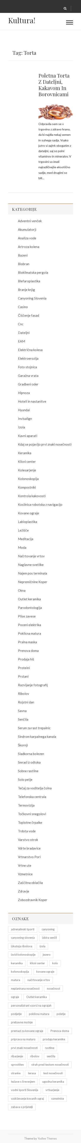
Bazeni (23, 255)
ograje (15, 997)
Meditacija (25, 539)
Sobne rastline (28, 771)
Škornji (23, 745)
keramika (17, 963)
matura (15, 980)
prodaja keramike (54, 1039)
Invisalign (25, 418)
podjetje (16, 1014)
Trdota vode (27, 831)
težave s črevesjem (23, 1081)
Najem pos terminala (32, 573)
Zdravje (23, 891)
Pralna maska (27, 642)
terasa (32, 1073)
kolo (55, 963)
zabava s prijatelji (22, 1107)
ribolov (34, 1056)
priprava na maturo (23, 1039)
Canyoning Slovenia (32, 298)
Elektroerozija (28, 358)
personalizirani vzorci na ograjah (31, 1005)
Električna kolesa (30, 350)
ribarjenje (17, 1056)
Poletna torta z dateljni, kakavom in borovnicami (54, 84)
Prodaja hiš (26, 659)
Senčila (23, 719)
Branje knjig (26, 290)
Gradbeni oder (28, 384)
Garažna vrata (28, 375)
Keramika (24, 453)
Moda (22, 547)
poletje (61, 1014)
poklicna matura (39, 1014)
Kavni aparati (27, 436)
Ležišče (23, 530)
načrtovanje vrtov (38, 980)
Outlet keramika (29, 599)
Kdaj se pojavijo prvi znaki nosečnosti (44, 444)
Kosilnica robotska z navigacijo (40, 504)
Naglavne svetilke (31, 565)
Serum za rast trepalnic (34, 728)
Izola (21, 427)
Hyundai (24, 410)
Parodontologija (30, 608)
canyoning (48, 929)
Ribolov (23, 693)
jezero (47, 954)
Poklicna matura (29, 633)
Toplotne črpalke (30, 822)
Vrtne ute (24, 865)
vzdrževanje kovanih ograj (27, 1098)
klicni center (37, 963)
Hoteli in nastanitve (32, 401)
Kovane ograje (28, 513)
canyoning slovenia (23, 937)
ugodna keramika (53, 1081)
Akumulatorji (27, 229)
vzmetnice (57, 1098)
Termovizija (26, 805)
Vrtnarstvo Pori (29, 857)
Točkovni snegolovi (32, 814)
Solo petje (25, 779)
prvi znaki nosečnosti (24, 1048)
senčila (51, 1056)
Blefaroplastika (29, 281)
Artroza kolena (28, 247)
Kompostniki (27, 487)
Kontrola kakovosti (32, 496)
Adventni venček (30, 221)
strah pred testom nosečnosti (50, 1064)
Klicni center (27, 461)
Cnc (20, 324)
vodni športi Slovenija (24, 1090)
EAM (21, 341)
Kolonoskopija (28, 479)
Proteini (24, 668)
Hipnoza (24, 393)
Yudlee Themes (47, 1138)
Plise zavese (27, 616)
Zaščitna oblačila (30, 883)
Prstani (23, 676)
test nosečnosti (53, 1073)
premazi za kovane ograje (27, 1031)
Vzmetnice (25, 874)
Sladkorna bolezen (31, 754)
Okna (21, 590)
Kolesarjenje (27, 470)
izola (42, 946)
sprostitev (17, 1064)
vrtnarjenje (52, 1090)
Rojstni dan (26, 702)
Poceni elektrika (29, 625)
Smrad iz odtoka (29, 762)
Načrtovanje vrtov (31, 556)
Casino (23, 307)
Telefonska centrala (32, 797)
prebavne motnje (22, 1022)
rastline (49, 1048)
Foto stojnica (27, 367)
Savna (22, 711)
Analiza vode (27, 238)
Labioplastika (27, 522)
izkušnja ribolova (21, 946)
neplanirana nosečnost (25, 988)
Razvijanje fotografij (33, 685)
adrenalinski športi (22, 929)
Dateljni (24, 333)
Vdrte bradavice (29, 848)
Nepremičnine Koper (32, 582)
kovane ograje (45, 971)
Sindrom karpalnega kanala (37, 736)
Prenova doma (28, 650)
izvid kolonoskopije (23, 954)
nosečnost (53, 988)
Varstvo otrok (28, 840)
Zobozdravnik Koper (32, 900)
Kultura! (21, 20)
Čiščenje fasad (28, 315)
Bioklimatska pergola (33, 272)
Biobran (23, 264)
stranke (16, 1073)
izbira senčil (49, 937)
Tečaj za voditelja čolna (35, 788)
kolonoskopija (20, 971)
